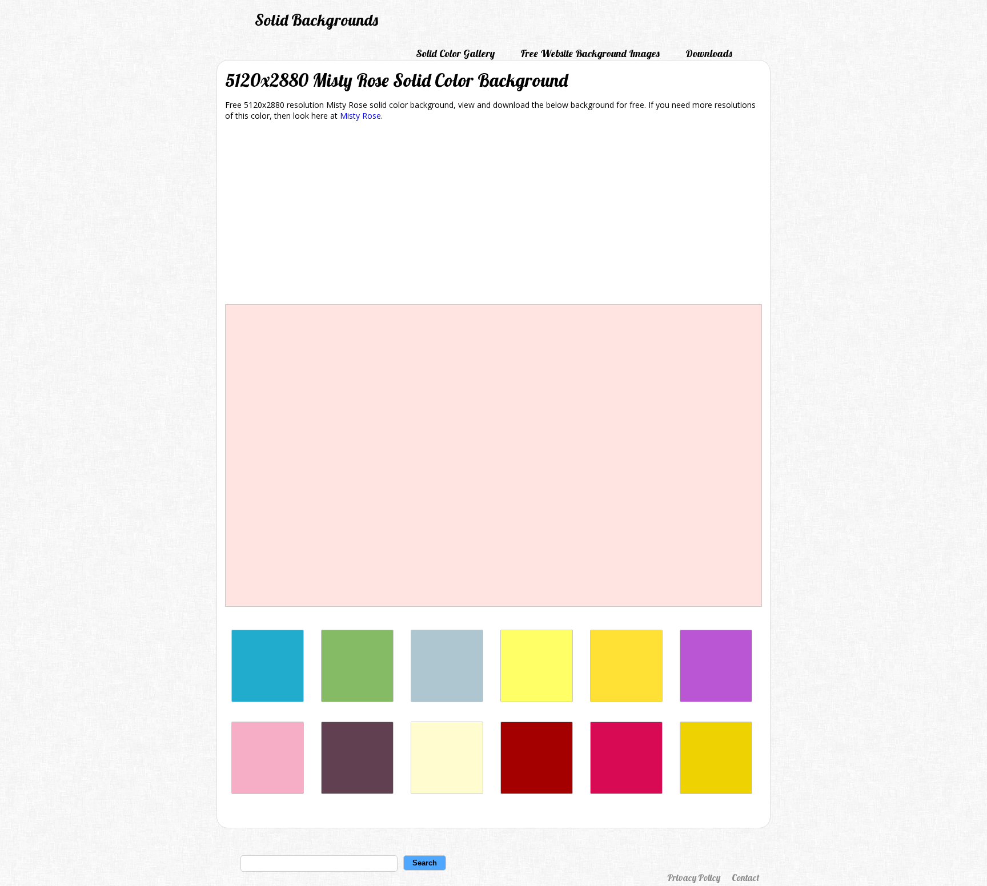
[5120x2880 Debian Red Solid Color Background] (626, 791)
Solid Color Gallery (455, 53)
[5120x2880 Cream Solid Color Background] (447, 791)
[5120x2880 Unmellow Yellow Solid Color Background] (536, 699)
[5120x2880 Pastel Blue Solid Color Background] (447, 699)
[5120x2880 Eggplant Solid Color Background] (357, 791)
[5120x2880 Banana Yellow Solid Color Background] (626, 699)
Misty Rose (360, 115)
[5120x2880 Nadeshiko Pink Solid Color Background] (267, 791)
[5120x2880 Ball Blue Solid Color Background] (267, 699)
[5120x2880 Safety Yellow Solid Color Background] (716, 791)
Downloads (708, 53)
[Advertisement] (493, 215)
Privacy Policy (693, 877)
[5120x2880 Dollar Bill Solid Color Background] (357, 699)
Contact (745, 877)
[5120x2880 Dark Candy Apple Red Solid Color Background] (536, 791)
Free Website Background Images (590, 53)
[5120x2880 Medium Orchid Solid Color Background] (716, 699)
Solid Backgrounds (316, 20)
